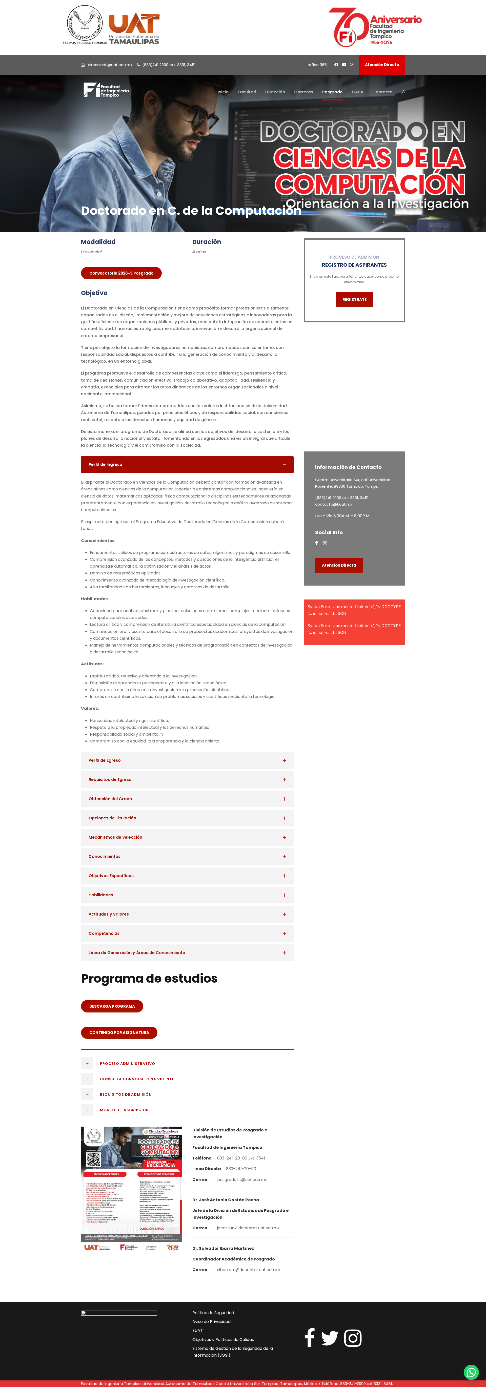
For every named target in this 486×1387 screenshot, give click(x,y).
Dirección (275, 92)
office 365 (317, 64)
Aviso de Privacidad (211, 1321)
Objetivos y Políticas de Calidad (223, 1339)
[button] (471, 1372)
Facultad (247, 92)
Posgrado (332, 92)
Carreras (303, 92)
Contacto (382, 92)
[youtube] (344, 64)
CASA (357, 92)
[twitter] (329, 1338)
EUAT (197, 1330)
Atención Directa (382, 64)
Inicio (223, 92)
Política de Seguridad (213, 1313)
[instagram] (351, 64)
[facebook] (336, 64)
